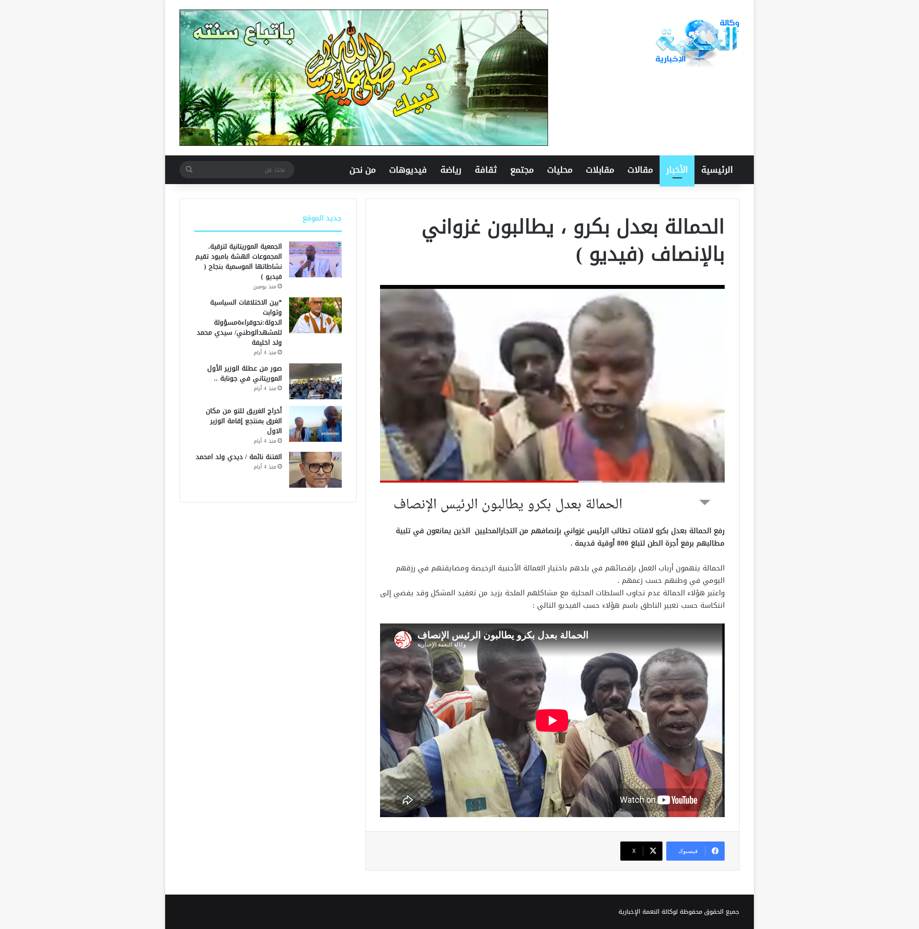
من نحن (362, 170)
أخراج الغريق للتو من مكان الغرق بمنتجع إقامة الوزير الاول (244, 420)
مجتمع (522, 170)
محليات (559, 170)
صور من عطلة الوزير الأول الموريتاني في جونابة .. (244, 373)
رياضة (450, 170)
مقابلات (600, 170)
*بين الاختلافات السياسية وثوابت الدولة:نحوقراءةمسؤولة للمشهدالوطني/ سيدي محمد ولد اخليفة (239, 322)
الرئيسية (717, 170)
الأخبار (677, 170)
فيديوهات (408, 170)
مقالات (640, 170)
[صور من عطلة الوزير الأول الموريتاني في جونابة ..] (315, 381)
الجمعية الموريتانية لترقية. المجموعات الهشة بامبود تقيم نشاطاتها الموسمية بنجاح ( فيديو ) (238, 261)
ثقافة (486, 170)
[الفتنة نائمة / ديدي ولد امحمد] (315, 470)
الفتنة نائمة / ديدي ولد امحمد (239, 456)
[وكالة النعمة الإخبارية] (696, 43)
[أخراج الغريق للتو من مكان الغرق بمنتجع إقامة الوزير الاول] (315, 424)
